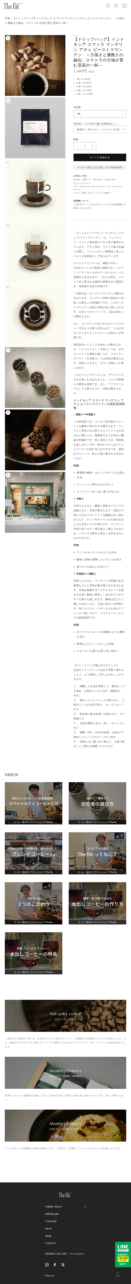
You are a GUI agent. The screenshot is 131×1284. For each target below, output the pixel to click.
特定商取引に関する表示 (56, 1253)
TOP (7, 18)
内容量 (77, 107)
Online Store (53, 1206)
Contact (50, 1243)
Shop (48, 1236)
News (48, 1228)
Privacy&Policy (77, 1253)
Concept (51, 1221)
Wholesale (52, 1214)
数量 (75, 139)
